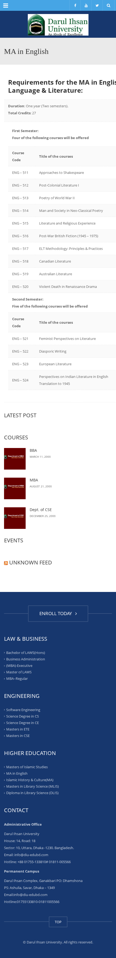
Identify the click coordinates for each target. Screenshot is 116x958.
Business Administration (25, 659)
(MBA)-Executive (19, 665)
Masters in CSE (18, 735)
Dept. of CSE (41, 509)
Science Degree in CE (22, 722)
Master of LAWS (19, 672)
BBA (33, 450)
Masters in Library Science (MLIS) (32, 786)
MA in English (17, 773)
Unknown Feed (30, 562)
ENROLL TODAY (56, 613)
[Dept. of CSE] (15, 518)
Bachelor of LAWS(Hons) (25, 652)
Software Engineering (23, 709)
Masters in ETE (17, 729)
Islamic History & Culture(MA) (29, 779)
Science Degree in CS (22, 716)
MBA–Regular (17, 678)
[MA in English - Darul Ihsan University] (58, 24)
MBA (34, 480)
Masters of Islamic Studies (27, 766)
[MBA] (15, 488)
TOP (58, 921)
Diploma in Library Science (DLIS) (32, 792)
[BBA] (15, 459)
